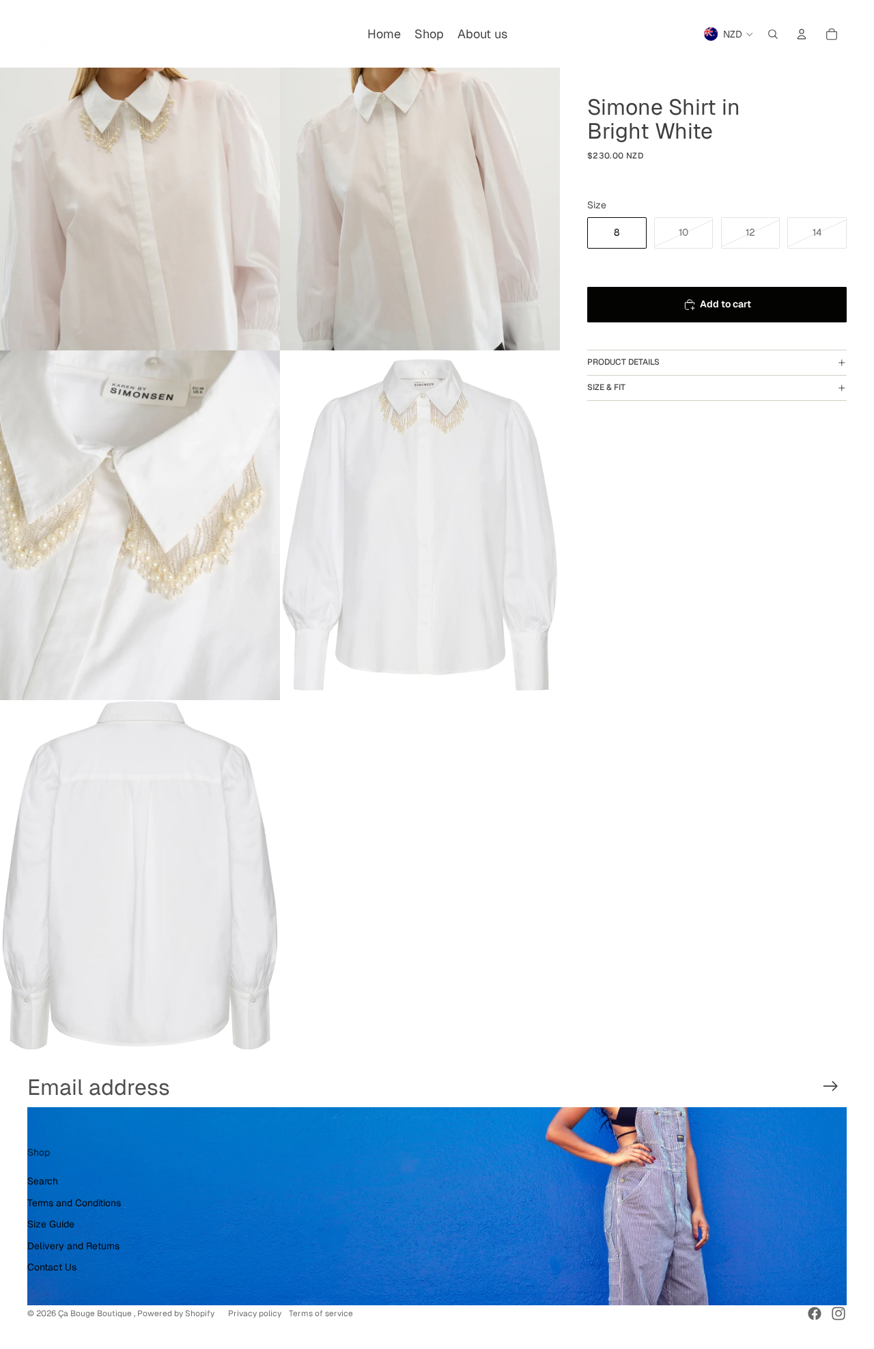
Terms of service (321, 1313)
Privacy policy (254, 1313)
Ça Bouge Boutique (96, 1313)
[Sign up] (831, 1086)
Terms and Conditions (74, 1203)
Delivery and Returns (73, 1246)
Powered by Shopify (175, 1313)
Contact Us (51, 1267)
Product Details (623, 362)
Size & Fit (606, 387)
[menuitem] (384, 34)
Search (42, 1181)
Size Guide (50, 1224)
